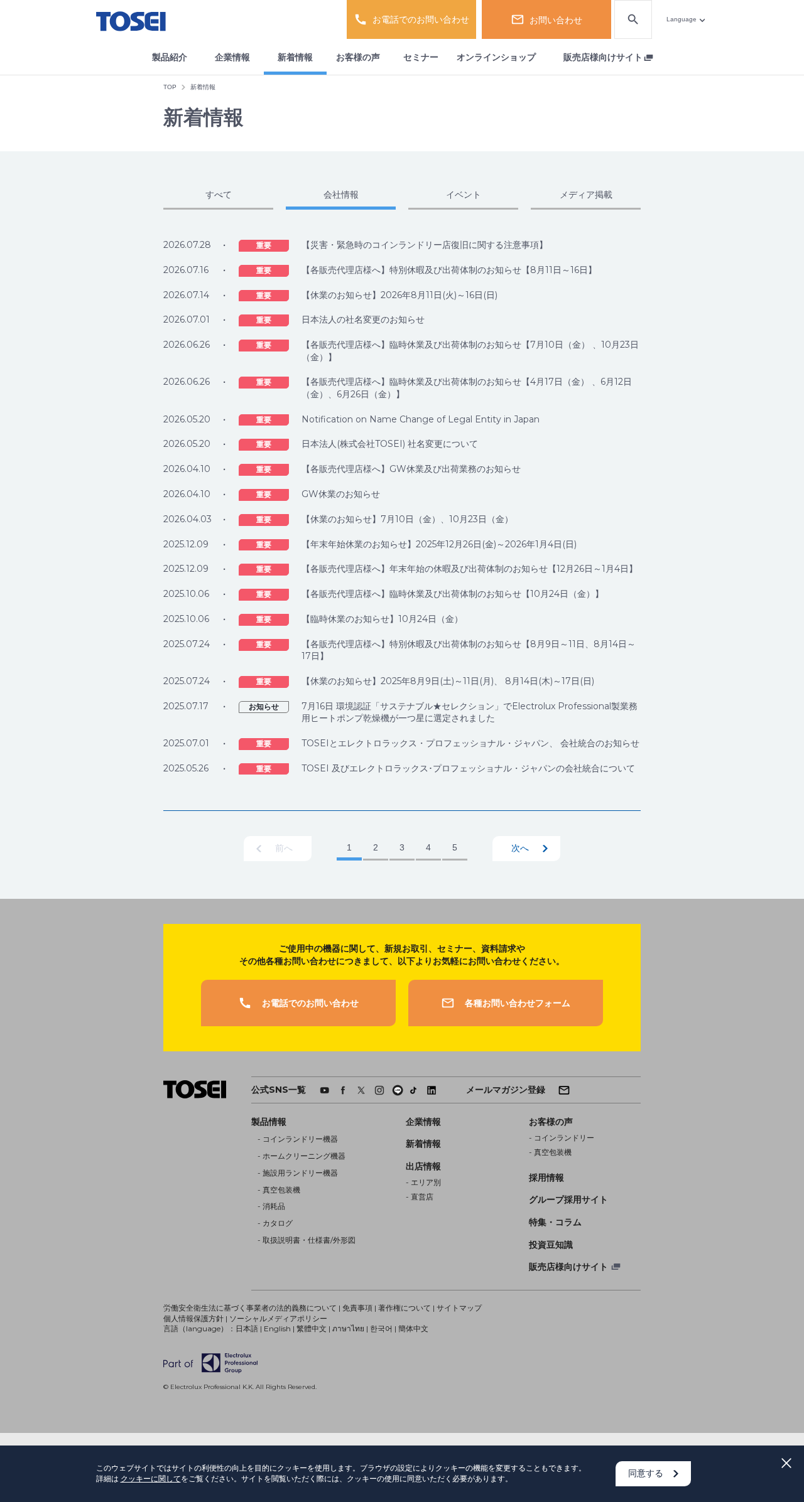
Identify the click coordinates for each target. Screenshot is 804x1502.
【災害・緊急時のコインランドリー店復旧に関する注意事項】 (425, 244)
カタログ (278, 1223)
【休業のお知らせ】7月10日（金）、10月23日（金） (407, 519)
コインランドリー (564, 1137)
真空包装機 (281, 1189)
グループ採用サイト (568, 1199)
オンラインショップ (496, 57)
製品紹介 (169, 57)
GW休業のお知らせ (341, 494)
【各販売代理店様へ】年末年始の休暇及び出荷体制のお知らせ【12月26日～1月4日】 (470, 568)
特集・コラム (555, 1222)
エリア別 (426, 1182)
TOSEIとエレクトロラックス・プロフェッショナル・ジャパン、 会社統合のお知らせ (470, 743)
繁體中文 (311, 1328)
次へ (520, 848)
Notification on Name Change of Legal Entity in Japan (421, 419)
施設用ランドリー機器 (300, 1172)
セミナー (420, 57)
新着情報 (295, 57)
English (277, 1328)
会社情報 (341, 194)
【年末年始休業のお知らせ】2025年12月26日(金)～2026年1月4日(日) (439, 544)
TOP (170, 86)
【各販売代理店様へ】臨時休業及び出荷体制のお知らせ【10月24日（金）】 (453, 593)
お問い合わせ (556, 20)
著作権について (404, 1307)
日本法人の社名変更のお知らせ (363, 319)
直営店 (422, 1196)
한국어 (381, 1328)
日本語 (247, 1328)
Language (681, 19)
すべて (218, 194)
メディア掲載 (586, 194)
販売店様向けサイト (603, 57)
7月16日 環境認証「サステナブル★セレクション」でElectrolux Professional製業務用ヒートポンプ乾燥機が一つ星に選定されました (470, 712)
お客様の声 (358, 57)
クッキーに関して (151, 1478)
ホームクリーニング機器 (304, 1156)
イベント (463, 194)
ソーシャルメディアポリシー (278, 1318)
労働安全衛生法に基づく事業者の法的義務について (250, 1307)
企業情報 (232, 57)
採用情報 (546, 1177)
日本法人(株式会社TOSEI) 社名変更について (390, 443)
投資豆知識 (551, 1244)
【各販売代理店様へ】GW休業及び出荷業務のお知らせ (411, 469)
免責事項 (357, 1307)
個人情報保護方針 (193, 1318)
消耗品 (274, 1206)
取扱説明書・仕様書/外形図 (309, 1240)
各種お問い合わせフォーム (517, 1003)
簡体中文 (413, 1328)
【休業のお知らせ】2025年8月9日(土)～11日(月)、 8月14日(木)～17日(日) (448, 681)
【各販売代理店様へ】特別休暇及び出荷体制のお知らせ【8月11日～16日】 (449, 270)
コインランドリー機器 (300, 1139)
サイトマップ (459, 1307)
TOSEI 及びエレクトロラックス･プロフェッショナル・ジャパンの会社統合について (468, 768)
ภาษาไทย (348, 1328)
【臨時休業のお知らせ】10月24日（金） (382, 619)
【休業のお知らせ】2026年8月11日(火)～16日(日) (399, 295)
